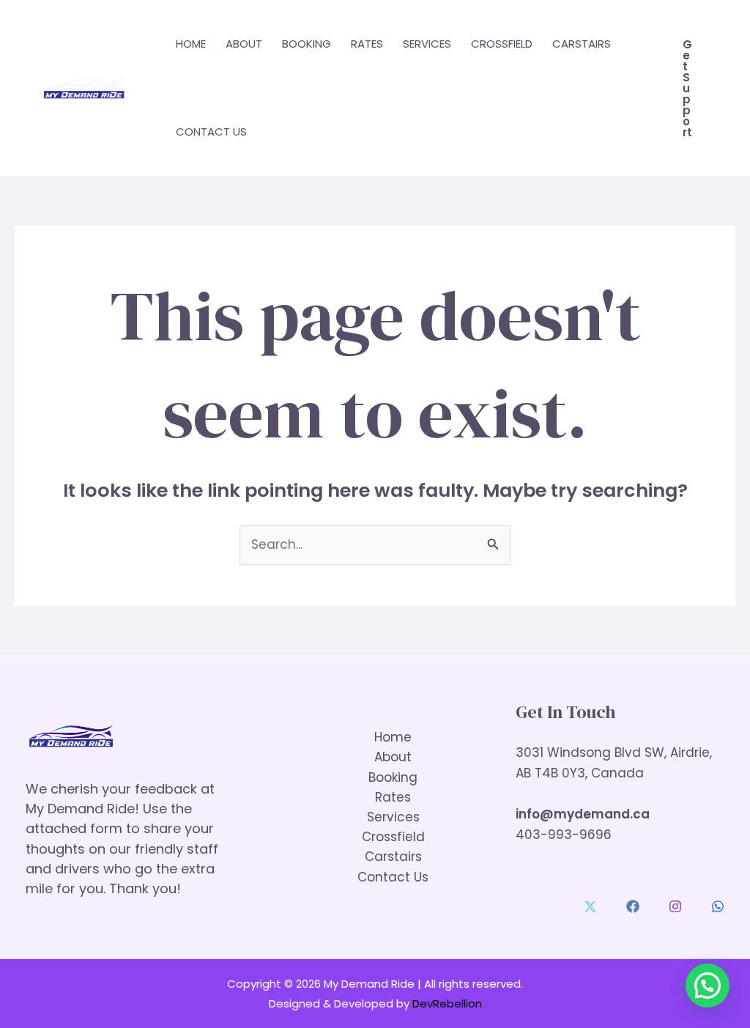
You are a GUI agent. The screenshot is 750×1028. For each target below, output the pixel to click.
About (244, 43)
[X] (590, 906)
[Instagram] (675, 906)
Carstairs (581, 43)
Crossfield (501, 43)
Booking (306, 43)
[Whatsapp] (717, 906)
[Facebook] (632, 906)
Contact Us (211, 131)
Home (191, 43)
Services (427, 43)
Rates (367, 43)
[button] (687, 88)
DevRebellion (447, 1003)
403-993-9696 (564, 834)
